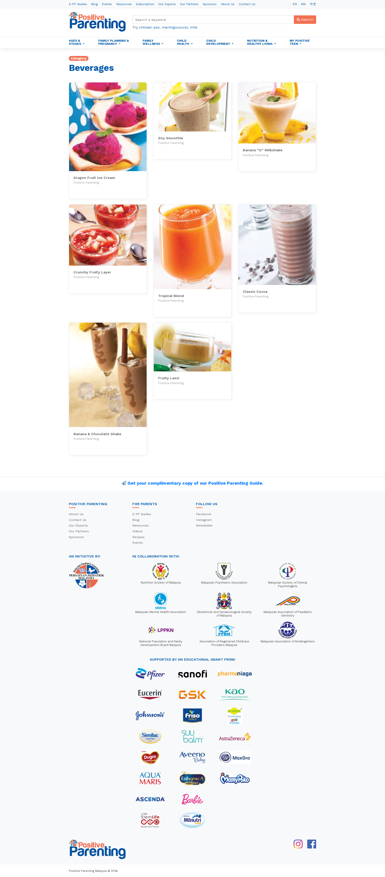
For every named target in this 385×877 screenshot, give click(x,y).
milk (193, 27)
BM (303, 4)
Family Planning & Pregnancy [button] (113, 42)
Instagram (204, 520)
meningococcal (175, 27)
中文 (313, 4)
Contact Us (247, 4)
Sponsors (210, 4)
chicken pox (149, 27)
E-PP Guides (78, 4)
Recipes (138, 537)
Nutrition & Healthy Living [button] (260, 42)
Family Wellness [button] (152, 42)
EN (295, 4)
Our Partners (189, 4)
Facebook (203, 514)
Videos (137, 531)
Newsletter (204, 525)
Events (107, 4)
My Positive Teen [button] (300, 42)
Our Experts (167, 4)
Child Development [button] (218, 42)
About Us (228, 4)
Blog (94, 4)
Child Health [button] (183, 42)
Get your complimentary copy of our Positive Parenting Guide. (195, 483)
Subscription (145, 4)
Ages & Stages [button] (75, 42)
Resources (124, 4)
